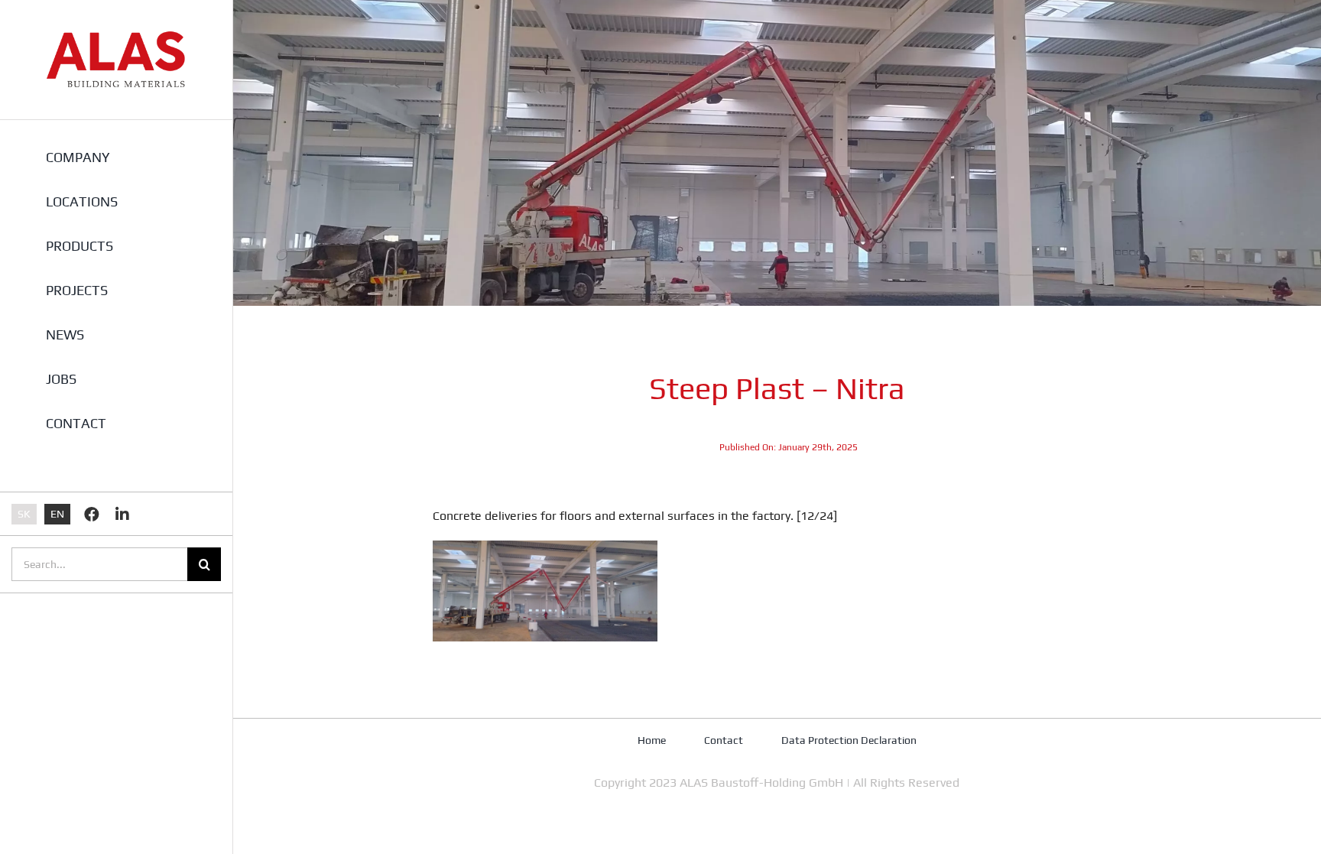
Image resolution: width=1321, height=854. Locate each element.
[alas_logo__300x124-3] (116, 36)
